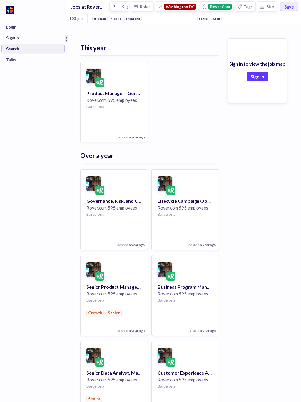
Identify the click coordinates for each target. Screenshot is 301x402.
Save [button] (289, 6)
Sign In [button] (257, 76)
